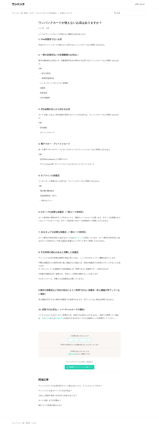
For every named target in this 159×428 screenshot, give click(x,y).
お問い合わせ (140, 4)
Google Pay (59, 318)
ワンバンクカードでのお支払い (46, 13)
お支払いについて (66, 13)
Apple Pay (46, 318)
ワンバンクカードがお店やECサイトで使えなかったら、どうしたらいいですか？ (70, 386)
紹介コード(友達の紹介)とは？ (50, 405)
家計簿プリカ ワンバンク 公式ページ (80, 367)
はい (74, 340)
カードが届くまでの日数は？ (49, 400)
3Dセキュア (78, 238)
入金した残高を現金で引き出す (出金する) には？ (57, 395)
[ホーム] (18, 5)
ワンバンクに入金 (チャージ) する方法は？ (55, 391)
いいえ (86, 340)
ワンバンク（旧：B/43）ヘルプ (22, 13)
